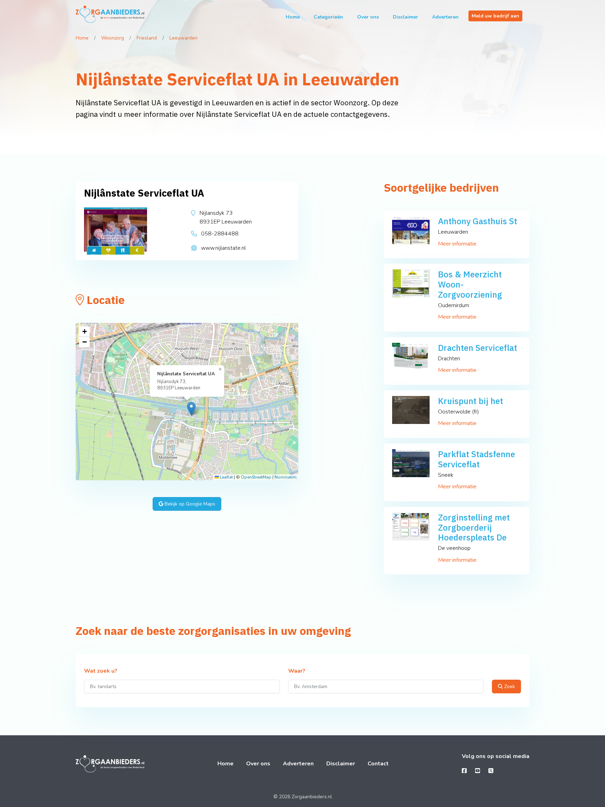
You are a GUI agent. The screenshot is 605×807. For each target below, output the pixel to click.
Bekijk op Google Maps (189, 504)
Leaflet (226, 477)
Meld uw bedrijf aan (495, 16)
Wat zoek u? (100, 671)
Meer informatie (457, 244)
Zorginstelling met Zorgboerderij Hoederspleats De (474, 527)
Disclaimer (405, 17)
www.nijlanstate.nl (223, 248)
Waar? (296, 671)
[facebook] (464, 771)
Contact (378, 763)
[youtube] (477, 771)
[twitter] (490, 771)
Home (293, 17)
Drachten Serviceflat (477, 347)
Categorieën (328, 17)
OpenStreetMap (256, 477)
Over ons (368, 17)
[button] (191, 409)
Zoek (509, 686)
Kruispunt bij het (470, 400)
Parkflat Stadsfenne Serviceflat (476, 459)
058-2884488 (219, 234)
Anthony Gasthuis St (477, 221)
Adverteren (445, 17)
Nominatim (285, 477)
